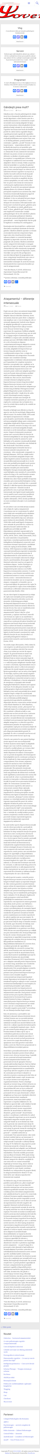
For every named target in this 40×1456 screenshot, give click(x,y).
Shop (5, 1392)
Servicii (20, 51)
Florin (19, 110)
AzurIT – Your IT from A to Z (14, 1440)
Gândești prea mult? (16, 107)
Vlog (20, 28)
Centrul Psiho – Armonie (13, 1433)
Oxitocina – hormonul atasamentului (17, 1338)
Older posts (6, 1327)
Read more (19, 41)
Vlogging (7, 1389)
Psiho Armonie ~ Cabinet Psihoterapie (17, 1430)
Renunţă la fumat (10, 1381)
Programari (20, 80)
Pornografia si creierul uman (14, 1355)
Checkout (7, 1398)
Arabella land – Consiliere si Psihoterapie (19, 1437)
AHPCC (6, 1422)
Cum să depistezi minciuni (13, 1347)
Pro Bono (7, 1374)
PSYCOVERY (8, 3)
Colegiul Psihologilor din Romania (16, 1419)
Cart (5, 1395)
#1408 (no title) (9, 1377)
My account (8, 1402)
